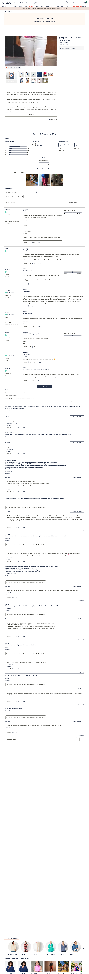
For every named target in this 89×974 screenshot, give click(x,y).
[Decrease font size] (56, 86)
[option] (44, 8)
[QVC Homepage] (5, 12)
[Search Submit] (66, 2)
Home (66, 6)
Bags (62, 6)
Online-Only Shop (23, 6)
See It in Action (11, 81)
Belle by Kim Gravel (63, 44)
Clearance (31, 6)
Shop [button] (15, 2)
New (9, 6)
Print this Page (54, 119)
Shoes (58, 6)
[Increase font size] (54, 86)
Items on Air (29, 2)
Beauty (47, 6)
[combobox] (49, 2)
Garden (37, 6)
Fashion (42, 6)
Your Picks (4, 6)
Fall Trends (14, 6)
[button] (74, 2)
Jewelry (53, 6)
